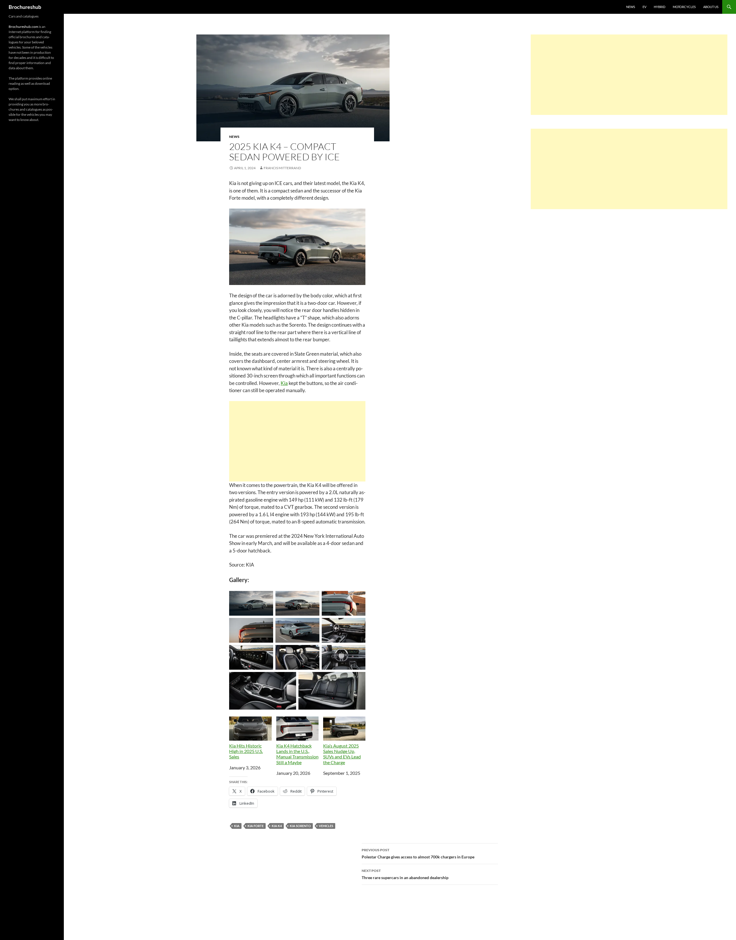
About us (710, 7)
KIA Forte (256, 826)
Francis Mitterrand (282, 168)
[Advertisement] (297, 441)
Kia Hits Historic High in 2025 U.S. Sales (246, 751)
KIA (236, 826)
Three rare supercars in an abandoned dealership (405, 874)
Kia (284, 383)
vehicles (326, 826)
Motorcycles (684, 7)
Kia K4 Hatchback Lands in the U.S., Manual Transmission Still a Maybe (297, 754)
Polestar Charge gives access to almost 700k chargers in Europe (418, 853)
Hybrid (659, 7)
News (630, 7)
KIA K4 (277, 826)
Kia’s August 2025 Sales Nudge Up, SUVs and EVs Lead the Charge (342, 754)
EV (644, 7)
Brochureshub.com (23, 26)
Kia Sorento (300, 826)
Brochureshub (25, 7)
